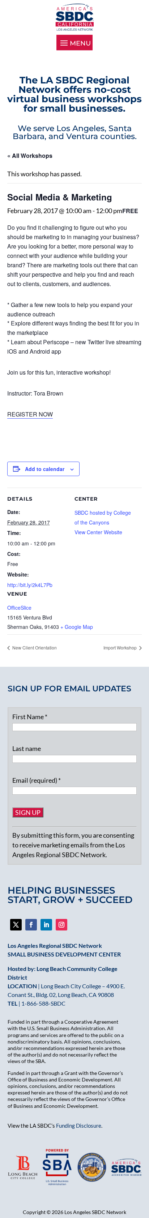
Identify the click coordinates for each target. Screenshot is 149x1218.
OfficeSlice (19, 607)
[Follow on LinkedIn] (46, 924)
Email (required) (36, 780)
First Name (29, 717)
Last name (26, 748)
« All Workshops (29, 155)
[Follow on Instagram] (61, 924)
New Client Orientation (34, 647)
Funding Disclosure (78, 1125)
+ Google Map (76, 626)
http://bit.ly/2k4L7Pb (29, 584)
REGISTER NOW (30, 414)
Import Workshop (120, 647)
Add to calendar (44, 468)
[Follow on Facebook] (16, 924)
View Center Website (98, 532)
